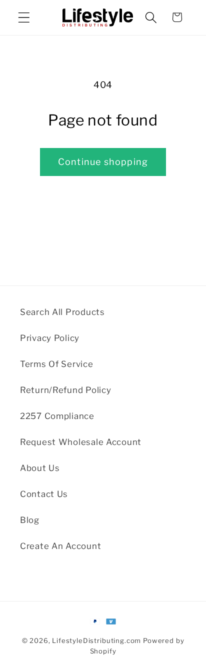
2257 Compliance (57, 416)
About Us (40, 468)
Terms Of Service (57, 364)
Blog (30, 520)
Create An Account (60, 546)
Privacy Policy (50, 338)
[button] (24, 17)
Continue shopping (103, 161)
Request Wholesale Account (81, 442)
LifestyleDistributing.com (96, 640)
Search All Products (62, 312)
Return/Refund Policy (65, 390)
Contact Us (44, 494)
